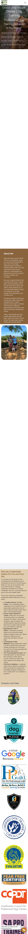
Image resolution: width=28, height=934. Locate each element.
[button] (23, 929)
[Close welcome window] (20, 925)
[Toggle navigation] (25, 2)
